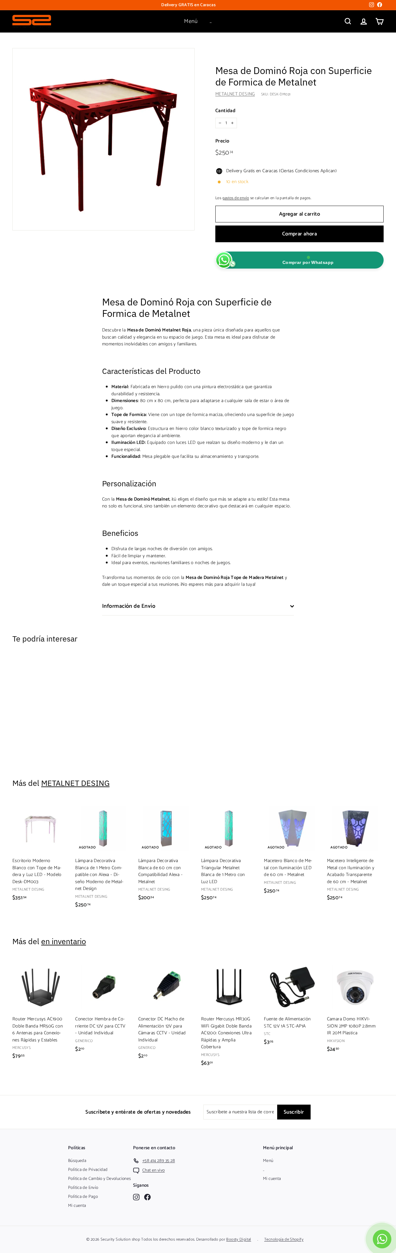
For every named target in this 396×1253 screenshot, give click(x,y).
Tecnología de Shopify (283, 1239)
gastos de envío (235, 198)
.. (211, 21)
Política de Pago (83, 1196)
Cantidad (225, 111)
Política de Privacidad (87, 1169)
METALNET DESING (235, 94)
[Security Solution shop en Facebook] (147, 1197)
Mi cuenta (77, 1205)
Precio (222, 141)
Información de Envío (128, 606)
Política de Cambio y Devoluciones (99, 1178)
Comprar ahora (299, 234)
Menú (190, 21)
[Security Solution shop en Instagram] (136, 1197)
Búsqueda (77, 1160)
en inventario (63, 941)
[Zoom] (103, 139)
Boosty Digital (238, 1239)
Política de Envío (83, 1187)
